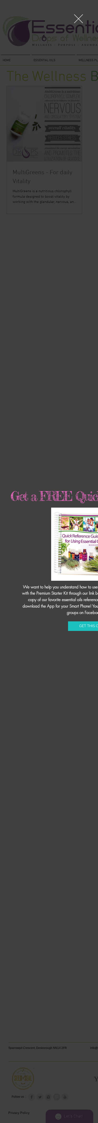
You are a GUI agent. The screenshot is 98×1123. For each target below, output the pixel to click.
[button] (78, 18)
